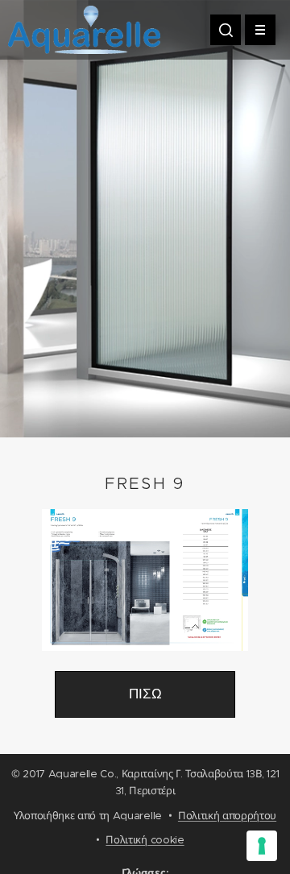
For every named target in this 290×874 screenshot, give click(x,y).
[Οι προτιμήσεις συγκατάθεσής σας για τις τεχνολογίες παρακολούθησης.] (261, 846)
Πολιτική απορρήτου (227, 815)
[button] (225, 29)
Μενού (260, 29)
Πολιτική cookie (145, 840)
